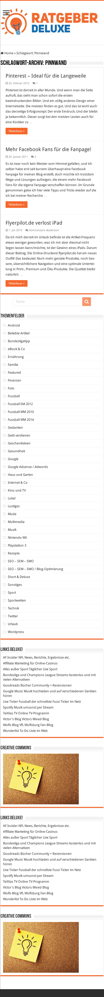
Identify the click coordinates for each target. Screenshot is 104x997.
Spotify (8, 707)
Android (14, 325)
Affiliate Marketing (16, 663)
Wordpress (16, 632)
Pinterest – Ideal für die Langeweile (46, 76)
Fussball (14, 396)
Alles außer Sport (15, 669)
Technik (13, 608)
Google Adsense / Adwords (28, 467)
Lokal (11, 498)
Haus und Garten (20, 475)
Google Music (13, 691)
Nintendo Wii (17, 537)
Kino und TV (17, 490)
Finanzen (14, 380)
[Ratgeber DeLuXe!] (52, 22)
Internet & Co (18, 482)
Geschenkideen (19, 443)
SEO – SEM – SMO (21, 561)
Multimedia (16, 522)
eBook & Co (16, 349)
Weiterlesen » (16, 131)
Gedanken (15, 427)
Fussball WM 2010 (21, 412)
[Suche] (86, 301)
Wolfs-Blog (11, 725)
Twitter (13, 616)
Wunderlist (11, 731)
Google (13, 459)
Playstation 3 (17, 545)
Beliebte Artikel (19, 333)
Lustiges (14, 506)
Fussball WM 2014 (21, 420)
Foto (11, 388)
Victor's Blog (12, 719)
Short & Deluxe (19, 577)
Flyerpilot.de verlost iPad (34, 223)
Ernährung (16, 357)
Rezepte (14, 553)
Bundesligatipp (19, 341)
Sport (12, 592)
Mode (12, 514)
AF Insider (10, 657)
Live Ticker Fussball (17, 701)
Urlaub (13, 624)
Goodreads (11, 685)
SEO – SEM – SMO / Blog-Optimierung (35, 569)
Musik (12, 530)
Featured (14, 372)
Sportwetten (17, 600)
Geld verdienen (19, 435)
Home (8, 53)
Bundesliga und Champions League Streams (35, 675)
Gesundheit (16, 451)
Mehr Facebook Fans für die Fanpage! (48, 149)
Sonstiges (15, 585)
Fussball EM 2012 (20, 404)
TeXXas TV (10, 713)
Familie (13, 365)
